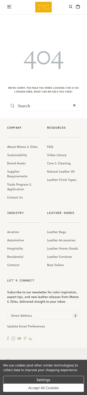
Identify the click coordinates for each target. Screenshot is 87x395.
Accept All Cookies (43, 387)
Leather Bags (56, 232)
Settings (43, 379)
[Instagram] (13, 338)
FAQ (50, 147)
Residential (15, 256)
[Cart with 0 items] (78, 8)
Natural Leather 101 (61, 171)
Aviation (13, 232)
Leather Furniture (59, 256)
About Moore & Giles (22, 147)
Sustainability (17, 155)
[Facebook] (8, 338)
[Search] (70, 7)
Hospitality (15, 248)
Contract (13, 265)
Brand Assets (16, 163)
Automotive (15, 240)
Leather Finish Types (61, 180)
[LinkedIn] (30, 338)
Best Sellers (55, 265)
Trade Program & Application (19, 186)
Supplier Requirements (17, 173)
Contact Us (15, 197)
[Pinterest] (25, 338)
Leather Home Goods (62, 248)
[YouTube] (19, 338)
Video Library (56, 155)
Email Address (21, 315)
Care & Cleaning (59, 163)
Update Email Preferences (26, 326)
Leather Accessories (61, 240)
